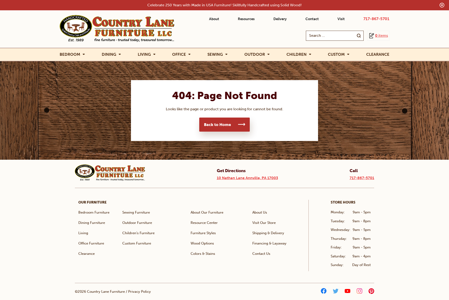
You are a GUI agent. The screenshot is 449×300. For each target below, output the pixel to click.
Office (179, 54)
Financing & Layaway (269, 243)
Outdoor (254, 54)
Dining (109, 54)
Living (144, 54)
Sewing (215, 54)
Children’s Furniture (138, 233)
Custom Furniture (136, 243)
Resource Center (204, 223)
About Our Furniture (207, 212)
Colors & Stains (203, 254)
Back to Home (217, 124)
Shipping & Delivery (268, 233)
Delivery (280, 19)
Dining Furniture (91, 223)
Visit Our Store (264, 223)
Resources (246, 19)
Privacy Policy (139, 291)
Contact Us (261, 254)
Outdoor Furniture (137, 223)
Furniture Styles (203, 233)
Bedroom (70, 54)
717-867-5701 (376, 18)
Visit (341, 19)
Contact (312, 19)
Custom (336, 54)
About (214, 19)
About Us (259, 212)
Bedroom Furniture (93, 212)
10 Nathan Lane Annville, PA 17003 (247, 178)
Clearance (377, 54)
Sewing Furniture (136, 212)
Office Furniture (91, 243)
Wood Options (202, 243)
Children (296, 54)
